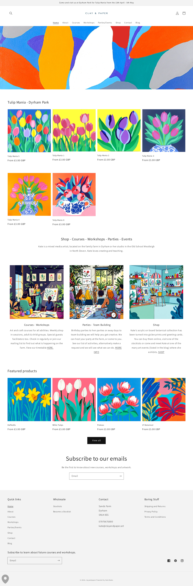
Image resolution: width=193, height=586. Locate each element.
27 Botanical (147, 425)
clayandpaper (91, 580)
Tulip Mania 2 (103, 155)
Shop (10, 532)
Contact (11, 538)
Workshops (13, 522)
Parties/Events (14, 527)
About (11, 511)
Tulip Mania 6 (58, 220)
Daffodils (12, 425)
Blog (10, 543)
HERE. (50, 347)
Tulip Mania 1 (58, 155)
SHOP (161, 352)
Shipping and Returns (155, 506)
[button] (11, 13)
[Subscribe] (120, 476)
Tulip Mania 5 (13, 156)
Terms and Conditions (155, 516)
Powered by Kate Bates (104, 580)
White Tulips (57, 425)
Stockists (57, 506)
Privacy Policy (151, 511)
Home (10, 506)
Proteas (100, 425)
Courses (11, 516)
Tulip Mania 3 (148, 156)
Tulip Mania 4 (13, 219)
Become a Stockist (62, 511)
